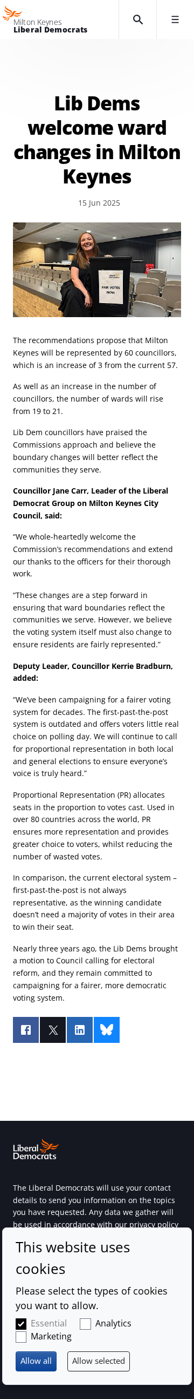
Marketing (51, 1336)
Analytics (113, 1323)
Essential (49, 1323)
